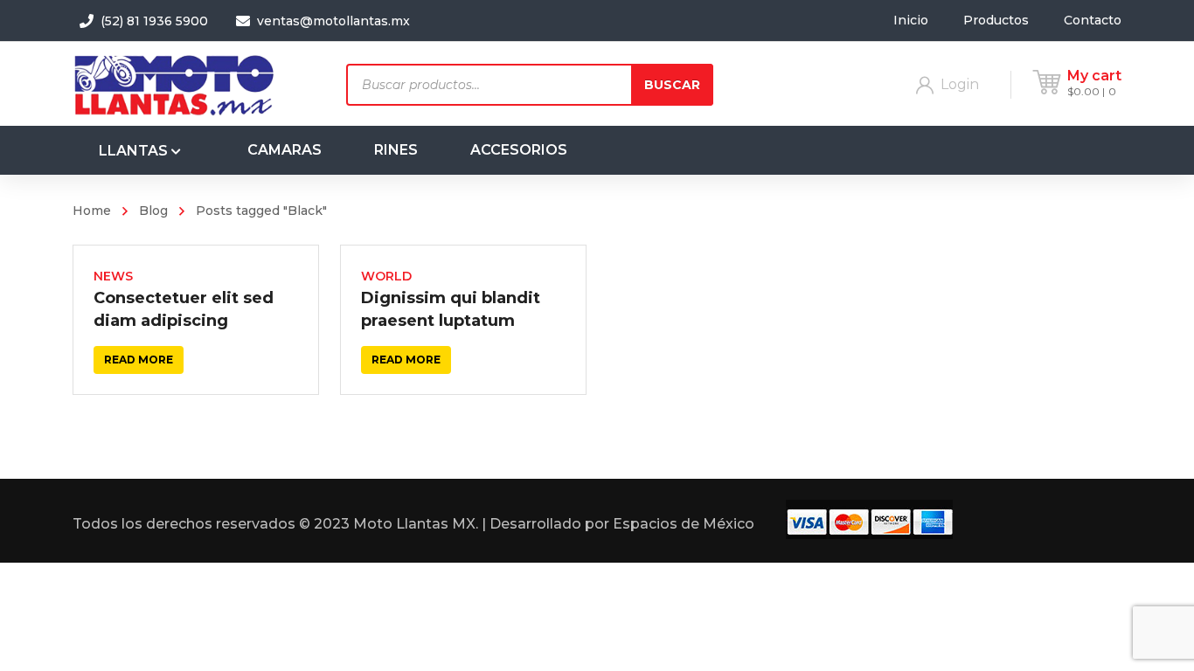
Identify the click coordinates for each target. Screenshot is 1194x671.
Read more (138, 359)
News (113, 276)
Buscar (672, 85)
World (386, 276)
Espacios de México (683, 523)
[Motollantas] (178, 83)
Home (92, 210)
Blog (153, 210)
